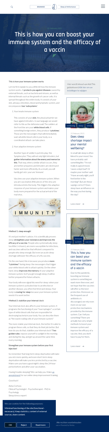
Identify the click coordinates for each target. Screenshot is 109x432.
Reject (24, 425)
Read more (40, 425)
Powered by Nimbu (67, 425)
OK (10, 425)
